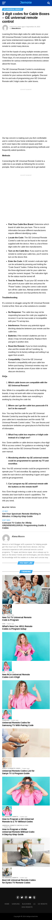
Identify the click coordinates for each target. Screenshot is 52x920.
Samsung (16, 904)
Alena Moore (16, 28)
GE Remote (42, 904)
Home (7, 904)
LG (34, 904)
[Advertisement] (26, 111)
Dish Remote (27, 907)
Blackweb (26, 904)
